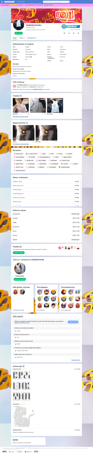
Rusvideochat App (48, 5)
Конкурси (38, 5)
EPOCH (30, 448)
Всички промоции (29, 5)
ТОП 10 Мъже (41, 85)
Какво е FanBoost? (75, 29)
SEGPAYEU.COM (36, 448)
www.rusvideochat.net (20, 448)
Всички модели (5, 5)
